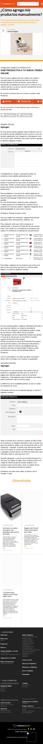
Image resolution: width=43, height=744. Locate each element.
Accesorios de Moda (7, 663)
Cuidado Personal (27, 648)
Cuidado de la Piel (27, 640)
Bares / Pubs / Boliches (7, 704)
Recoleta (24, 686)
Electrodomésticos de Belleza (31, 650)
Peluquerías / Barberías (29, 699)
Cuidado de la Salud (28, 641)
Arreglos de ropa (5, 710)
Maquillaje (25, 655)
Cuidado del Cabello (28, 643)
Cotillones (25, 703)
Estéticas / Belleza (6, 712)
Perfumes (25, 656)
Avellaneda (4, 688)
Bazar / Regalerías (27, 712)
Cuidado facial (26, 645)
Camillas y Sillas (26, 638)
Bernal (3, 689)
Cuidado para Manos (28, 646)
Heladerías (4, 706)
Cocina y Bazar (5, 653)
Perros (3, 640)
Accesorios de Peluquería (29, 636)
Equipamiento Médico (28, 651)
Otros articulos (21, 480)
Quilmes (3, 691)
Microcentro (26, 685)
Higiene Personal (27, 653)
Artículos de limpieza (28, 711)
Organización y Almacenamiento (10, 654)
